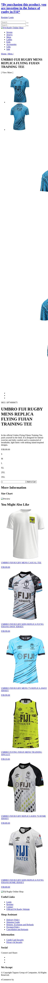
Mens (8, 37)
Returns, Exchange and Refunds (20, 924)
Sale (8, 49)
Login (8, 902)
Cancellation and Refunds (17, 929)
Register (9, 904)
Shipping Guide (13, 922)
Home (4, 54)
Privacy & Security (14, 942)
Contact (9, 907)
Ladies (9, 39)
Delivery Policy (13, 920)
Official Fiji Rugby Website (18, 909)
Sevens (9, 32)
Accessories (11, 44)
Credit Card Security (15, 940)
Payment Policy (13, 927)
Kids (8, 42)
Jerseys (9, 35)
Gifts (8, 47)
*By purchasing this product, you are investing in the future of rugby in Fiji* (23, 8)
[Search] (27, 22)
